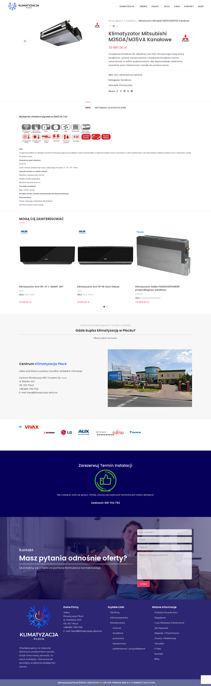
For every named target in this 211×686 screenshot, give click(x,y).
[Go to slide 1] (104, 306)
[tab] (88, 106)
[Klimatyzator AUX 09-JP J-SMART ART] (47, 255)
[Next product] (117, 26)
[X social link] (121, 91)
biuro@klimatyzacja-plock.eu (42, 392)
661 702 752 (112, 503)
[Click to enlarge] (25, 41)
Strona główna (115, 20)
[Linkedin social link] (128, 91)
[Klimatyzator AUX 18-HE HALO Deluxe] (105, 255)
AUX (21, 290)
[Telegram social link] (132, 91)
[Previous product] (110, 26)
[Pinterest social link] (124, 91)
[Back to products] (113, 26)
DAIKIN (139, 294)
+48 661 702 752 (28, 388)
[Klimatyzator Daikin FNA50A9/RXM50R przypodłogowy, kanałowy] (163, 255)
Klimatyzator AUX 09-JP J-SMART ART (41, 286)
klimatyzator (126, 85)
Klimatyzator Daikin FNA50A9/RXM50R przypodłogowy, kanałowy (157, 288)
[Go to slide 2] (107, 306)
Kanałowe (131, 20)
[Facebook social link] (117, 91)
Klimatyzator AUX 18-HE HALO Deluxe (98, 286)
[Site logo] (23, 6)
